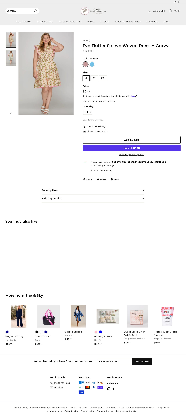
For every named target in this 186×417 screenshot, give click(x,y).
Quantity (88, 106)
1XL (94, 78)
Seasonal (152, 21)
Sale (167, 21)
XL (86, 78)
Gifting (105, 21)
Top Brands (23, 21)
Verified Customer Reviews (140, 407)
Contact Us (111, 407)
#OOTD (83, 407)
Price (86, 86)
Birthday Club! (96, 407)
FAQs (121, 407)
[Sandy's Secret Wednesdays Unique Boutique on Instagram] (108, 388)
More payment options (131, 154)
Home (90, 21)
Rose (85, 64)
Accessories (45, 21)
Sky (92, 64)
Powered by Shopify (126, 411)
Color (90, 58)
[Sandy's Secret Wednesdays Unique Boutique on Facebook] (113, 388)
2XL (103, 78)
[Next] (10, 112)
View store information (101, 170)
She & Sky (88, 51)
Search (73, 407)
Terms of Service (105, 411)
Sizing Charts (162, 407)
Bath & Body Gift (70, 21)
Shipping (87, 101)
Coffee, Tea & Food (128, 21)
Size (85, 72)
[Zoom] (46, 73)
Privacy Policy (87, 411)
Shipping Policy (54, 411)
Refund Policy (71, 411)
